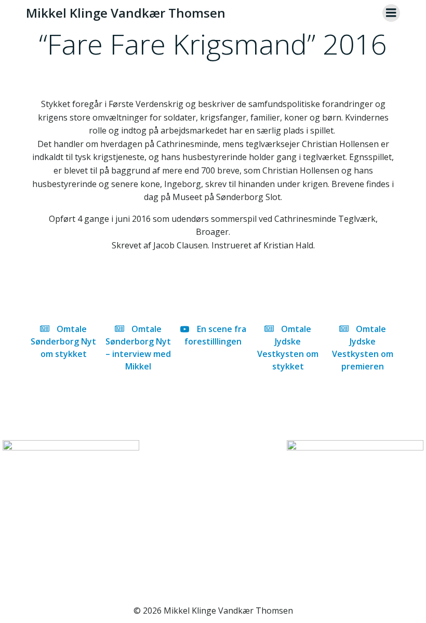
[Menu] (391, 13)
